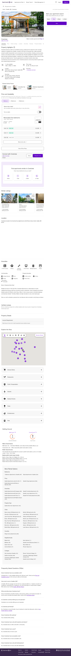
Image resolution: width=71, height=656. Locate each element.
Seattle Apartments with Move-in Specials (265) (12, 483)
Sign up (66, 2)
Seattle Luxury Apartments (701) (30, 493)
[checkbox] (8, 176)
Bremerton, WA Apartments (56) (12, 525)
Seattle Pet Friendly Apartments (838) (31, 495)
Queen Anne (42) (8, 544)
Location (20, 43)
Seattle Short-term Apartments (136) (13, 505)
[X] (63, 650)
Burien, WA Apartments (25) (11, 518)
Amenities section (31, 595)
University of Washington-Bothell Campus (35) (30, 556)
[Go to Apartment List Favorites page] (56, 2)
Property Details (38, 43)
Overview (4, 43)
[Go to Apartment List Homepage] (7, 2)
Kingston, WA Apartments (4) (29, 523)
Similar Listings (14, 43)
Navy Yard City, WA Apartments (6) (12, 520)
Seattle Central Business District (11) (31, 542)
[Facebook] (61, 650)
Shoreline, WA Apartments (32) (11, 514)
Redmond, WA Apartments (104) (30, 520)
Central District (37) (9, 546)
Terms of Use (20, 652)
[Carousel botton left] (3, 24)
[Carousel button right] (41, 24)
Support (39, 650)
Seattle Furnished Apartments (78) (30, 491)
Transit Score (32, 432)
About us (20, 650)
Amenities (26, 43)
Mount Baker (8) (26, 544)
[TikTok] (69, 650)
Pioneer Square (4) (27, 546)
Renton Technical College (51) (29, 553)
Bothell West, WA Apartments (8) (12, 527)
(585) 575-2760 (4, 40)
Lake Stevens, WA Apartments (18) (30, 527)
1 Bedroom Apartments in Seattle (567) (13, 474)
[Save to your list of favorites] (41, 14)
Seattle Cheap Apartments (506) (30, 481)
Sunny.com (34, 652)
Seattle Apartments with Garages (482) (13, 491)
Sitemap (26, 652)
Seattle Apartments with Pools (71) (12, 495)
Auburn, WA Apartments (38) (29, 525)
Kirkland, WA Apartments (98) (29, 516)
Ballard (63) (7, 540)
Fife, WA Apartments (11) (10, 523)
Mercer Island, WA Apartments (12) (12, 512)
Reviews (31, 43)
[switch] (39, 112)
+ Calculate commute (31, 70)
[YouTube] (65, 650)
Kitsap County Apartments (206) (12, 533)
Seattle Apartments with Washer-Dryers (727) (13, 498)
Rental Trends (34, 650)
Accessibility (40, 652)
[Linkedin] (59, 650)
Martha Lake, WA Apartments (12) (30, 518)
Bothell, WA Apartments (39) (29, 512)
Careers (26, 650)
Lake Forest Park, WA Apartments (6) (13, 516)
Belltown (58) (7, 542)
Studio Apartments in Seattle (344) (30, 474)
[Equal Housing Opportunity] (57, 650)
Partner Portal (47, 652)
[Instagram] (67, 650)
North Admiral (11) (27, 540)
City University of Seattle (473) (11, 553)
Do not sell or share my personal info (25, 654)
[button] (23, 351)
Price (8, 43)
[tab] (5, 101)
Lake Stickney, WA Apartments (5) (30, 514)
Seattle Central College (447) (29, 559)
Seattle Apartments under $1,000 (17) (13, 481)
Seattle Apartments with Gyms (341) (13, 493)
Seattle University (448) (10, 555)
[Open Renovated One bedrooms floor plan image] (38, 120)
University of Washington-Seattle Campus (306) (12, 558)
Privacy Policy (47, 650)
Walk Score (12, 432)
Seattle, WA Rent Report (18, 586)
